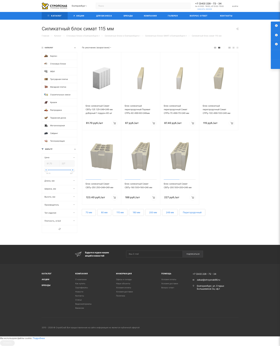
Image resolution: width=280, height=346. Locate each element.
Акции (45, 279)
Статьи (78, 300)
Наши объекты (123, 283)
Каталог (47, 273)
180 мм (136, 212)
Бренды (46, 285)
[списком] (233, 47)
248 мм (170, 212)
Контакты (79, 296)
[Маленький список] (215, 47)
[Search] (186, 6)
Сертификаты (81, 287)
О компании (81, 279)
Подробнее (39, 338)
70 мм (89, 212)
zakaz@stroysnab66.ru (208, 279)
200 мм (153, 212)
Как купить (80, 283)
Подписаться (193, 254)
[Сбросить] (59, 229)
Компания (81, 273)
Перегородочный (192, 212)
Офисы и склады (124, 279)
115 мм (120, 212)
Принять (7, 343)
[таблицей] (237, 47)
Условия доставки (124, 291)
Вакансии (79, 308)
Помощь (166, 273)
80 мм (104, 212)
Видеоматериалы (83, 304)
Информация (124, 273)
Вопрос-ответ (167, 287)
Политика (120, 296)
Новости (79, 291)
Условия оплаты (123, 287)
